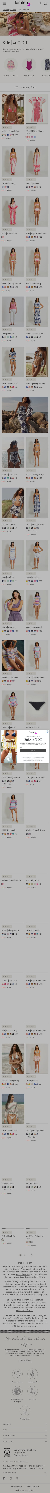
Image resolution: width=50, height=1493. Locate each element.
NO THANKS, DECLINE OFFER (33, 754)
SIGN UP (33, 750)
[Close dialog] (47, 731)
